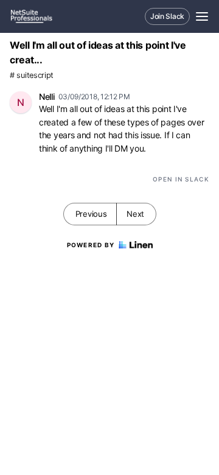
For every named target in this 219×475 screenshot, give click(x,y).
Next (135, 214)
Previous (91, 214)
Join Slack (167, 16)
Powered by (91, 244)
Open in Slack (181, 179)
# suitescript (32, 75)
